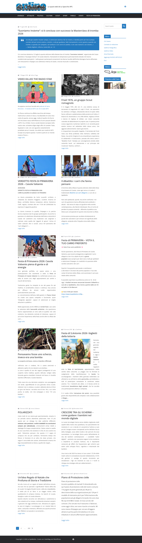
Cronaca (20, 16)
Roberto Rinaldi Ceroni (81, 473)
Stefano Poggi (34, 75)
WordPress (57, 539)
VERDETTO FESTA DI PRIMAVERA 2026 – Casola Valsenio (35, 182)
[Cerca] (124, 26)
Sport (65, 16)
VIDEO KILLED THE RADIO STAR (35, 79)
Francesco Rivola (34, 350)
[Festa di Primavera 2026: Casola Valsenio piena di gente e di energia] (37, 245)
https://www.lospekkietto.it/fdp (71, 294)
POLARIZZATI (25, 412)
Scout (57, 16)
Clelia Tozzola (33, 27)
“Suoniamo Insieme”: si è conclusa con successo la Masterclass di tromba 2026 (58, 32)
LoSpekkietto (76, 96)
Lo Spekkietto (32, 539)
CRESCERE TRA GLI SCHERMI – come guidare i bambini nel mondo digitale (77, 415)
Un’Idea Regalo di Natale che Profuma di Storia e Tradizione (34, 479)
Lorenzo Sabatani (35, 408)
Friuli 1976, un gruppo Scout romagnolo (76, 101)
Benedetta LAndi (78, 408)
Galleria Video (108, 51)
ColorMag (47, 539)
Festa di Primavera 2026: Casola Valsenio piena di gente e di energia (35, 264)
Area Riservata (108, 54)
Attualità (30, 16)
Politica (40, 16)
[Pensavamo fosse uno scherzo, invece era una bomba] (37, 338)
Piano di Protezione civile (75, 477)
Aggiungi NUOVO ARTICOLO (113, 57)
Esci (105, 60)
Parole (73, 16)
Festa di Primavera (93, 16)
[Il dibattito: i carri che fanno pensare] (80, 165)
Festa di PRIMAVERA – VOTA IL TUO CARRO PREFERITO (77, 242)
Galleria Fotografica (110, 48)
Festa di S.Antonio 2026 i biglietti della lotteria (79, 335)
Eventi (81, 16)
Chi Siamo (107, 41)
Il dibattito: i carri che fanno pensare (76, 182)
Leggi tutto (22, 67)
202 (29, 528)
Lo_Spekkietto (33, 177)
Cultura (49, 16)
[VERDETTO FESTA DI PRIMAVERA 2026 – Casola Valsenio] (37, 165)
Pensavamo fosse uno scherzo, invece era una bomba (35, 356)
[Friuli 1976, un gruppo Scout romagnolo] (80, 84)
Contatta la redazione (111, 44)
